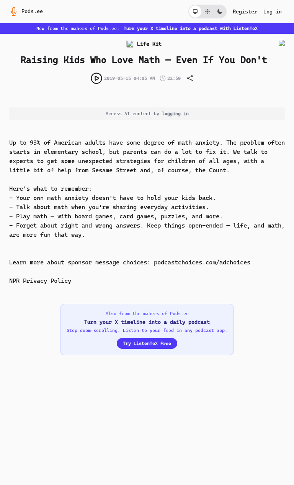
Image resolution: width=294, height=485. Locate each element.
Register (245, 11)
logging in (175, 113)
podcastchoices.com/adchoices (202, 262)
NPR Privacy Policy (40, 280)
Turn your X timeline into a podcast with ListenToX (191, 28)
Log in (272, 11)
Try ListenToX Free (147, 343)
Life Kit (149, 44)
